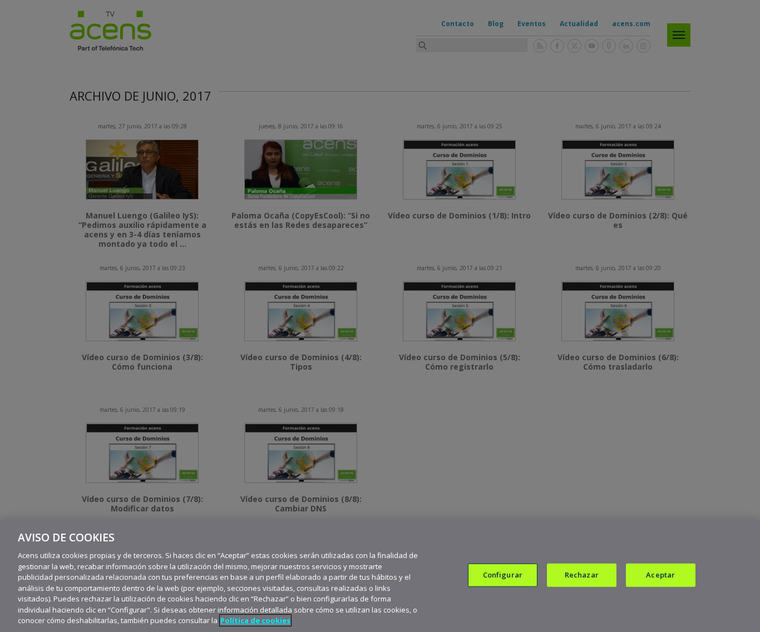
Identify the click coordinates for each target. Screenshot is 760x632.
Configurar (502, 575)
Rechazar (582, 575)
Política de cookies (255, 620)
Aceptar (660, 575)
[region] (380, 576)
